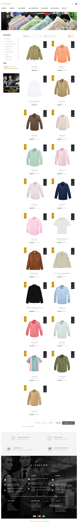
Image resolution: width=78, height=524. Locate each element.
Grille (69, 36)
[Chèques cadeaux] (11, 82)
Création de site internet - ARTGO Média (39, 521)
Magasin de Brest (60, 510)
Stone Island (12, 59)
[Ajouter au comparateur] (45, 43)
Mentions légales (36, 506)
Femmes (9, 505)
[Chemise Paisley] (34, 260)
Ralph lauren (12, 57)
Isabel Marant (12, 46)
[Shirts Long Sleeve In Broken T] (62, 260)
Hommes (38, 24)
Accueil (33, 24)
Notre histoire (59, 503)
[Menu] (72, 3)
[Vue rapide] (45, 46)
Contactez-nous (36, 505)
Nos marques (11, 508)
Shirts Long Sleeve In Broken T (62, 273)
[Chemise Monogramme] (62, 225)
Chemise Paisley (34, 273)
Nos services (59, 505)
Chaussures (10, 506)
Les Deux (12, 49)
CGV (32, 508)
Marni (12, 54)
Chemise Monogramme (62, 239)
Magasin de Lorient (60, 511)
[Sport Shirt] (62, 53)
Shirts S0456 (34, 66)
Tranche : (6, 66)
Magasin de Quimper (61, 508)
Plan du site (34, 510)
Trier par (25, 36)
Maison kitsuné (12, 51)
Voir (45, 36)
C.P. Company (12, 41)
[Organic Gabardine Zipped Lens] (34, 294)
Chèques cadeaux (12, 510)
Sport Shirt (62, 66)
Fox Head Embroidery (34, 101)
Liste (72, 36)
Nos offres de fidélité (61, 506)
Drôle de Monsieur (12, 44)
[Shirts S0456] (34, 53)
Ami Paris (12, 38)
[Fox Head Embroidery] (34, 88)
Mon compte (34, 503)
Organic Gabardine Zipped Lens (34, 307)
